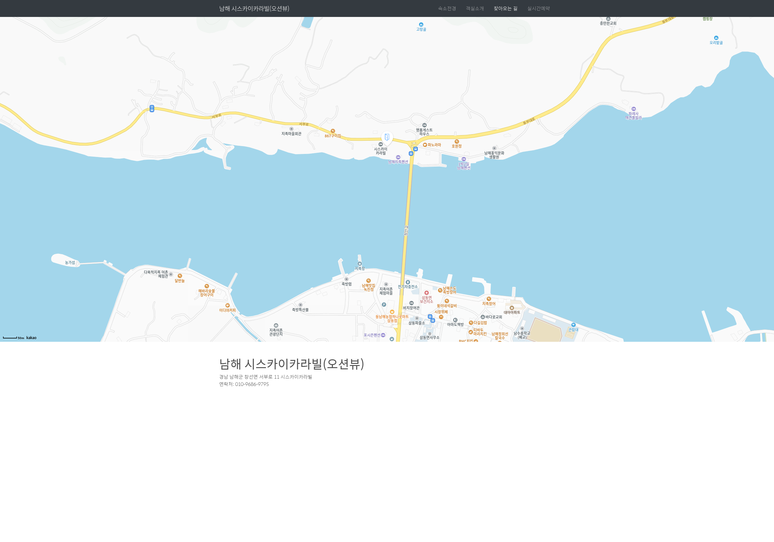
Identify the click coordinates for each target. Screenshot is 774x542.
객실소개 (475, 8)
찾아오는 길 (506, 8)
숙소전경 (447, 8)
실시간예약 (538, 8)
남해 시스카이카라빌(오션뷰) (254, 8)
